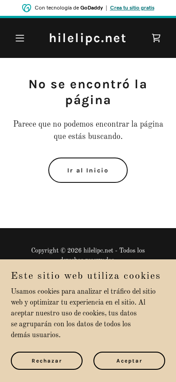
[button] (22, 38)
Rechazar (47, 360)
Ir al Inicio (88, 170)
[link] (88, 40)
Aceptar (129, 360)
